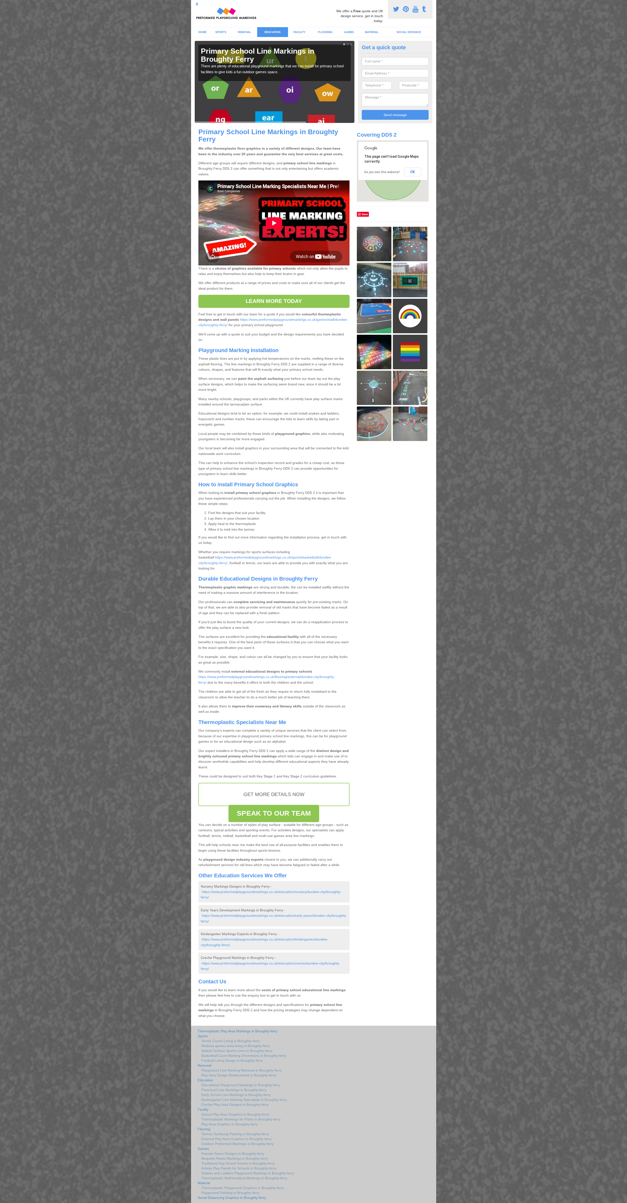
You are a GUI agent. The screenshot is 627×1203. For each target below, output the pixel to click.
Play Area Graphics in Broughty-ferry (229, 1124)
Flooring (325, 32)
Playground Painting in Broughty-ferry (230, 1193)
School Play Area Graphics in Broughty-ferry (235, 1114)
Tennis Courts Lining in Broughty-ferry (230, 1041)
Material (372, 32)
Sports (220, 32)
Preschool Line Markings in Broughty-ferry (233, 1090)
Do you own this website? (382, 172)
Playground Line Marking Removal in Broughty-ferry (241, 1070)
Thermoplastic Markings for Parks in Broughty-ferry (240, 1119)
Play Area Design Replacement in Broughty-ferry (238, 1075)
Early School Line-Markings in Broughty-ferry (236, 1095)
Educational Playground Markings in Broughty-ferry (240, 1085)
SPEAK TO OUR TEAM (274, 813)
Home (202, 32)
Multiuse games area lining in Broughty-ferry (235, 1046)
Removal (244, 32)
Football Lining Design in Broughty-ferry (232, 1060)
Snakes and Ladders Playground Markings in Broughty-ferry (247, 1173)
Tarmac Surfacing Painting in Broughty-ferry (235, 1134)
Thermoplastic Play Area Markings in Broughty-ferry (237, 1031)
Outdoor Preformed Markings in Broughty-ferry (237, 1144)
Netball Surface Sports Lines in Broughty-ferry (236, 1051)
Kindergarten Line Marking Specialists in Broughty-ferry (244, 1100)
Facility (299, 32)
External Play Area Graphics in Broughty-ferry (236, 1139)
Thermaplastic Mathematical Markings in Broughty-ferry (244, 1178)
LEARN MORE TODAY (274, 301)
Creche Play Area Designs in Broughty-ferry (235, 1105)
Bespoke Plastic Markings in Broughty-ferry (234, 1158)
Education (272, 32)
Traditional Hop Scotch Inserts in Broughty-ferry (238, 1163)
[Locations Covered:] (197, 4)
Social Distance (409, 32)
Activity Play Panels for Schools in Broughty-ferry (239, 1168)
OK (412, 172)
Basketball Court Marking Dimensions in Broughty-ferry (243, 1056)
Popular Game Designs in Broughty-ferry (232, 1153)
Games (349, 32)
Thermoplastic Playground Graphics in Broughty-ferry (242, 1188)
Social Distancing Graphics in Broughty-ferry (232, 1198)
